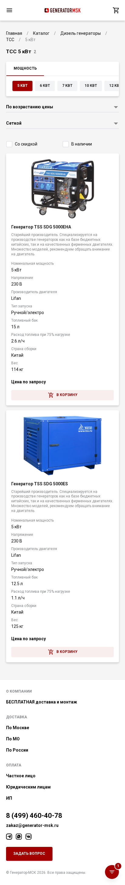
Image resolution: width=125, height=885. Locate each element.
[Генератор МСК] (62, 10)
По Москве (17, 727)
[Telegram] (9, 837)
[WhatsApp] (19, 837)
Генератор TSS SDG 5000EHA (41, 227)
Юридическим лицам (28, 787)
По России (17, 750)
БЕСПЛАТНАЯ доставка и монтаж (41, 702)
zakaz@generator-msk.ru (32, 825)
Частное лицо (20, 775)
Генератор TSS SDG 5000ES (39, 483)
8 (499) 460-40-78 (34, 815)
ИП (9, 798)
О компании (19, 691)
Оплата (13, 765)
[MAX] (28, 837)
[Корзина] (116, 10)
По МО (13, 738)
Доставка (16, 717)
